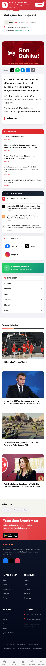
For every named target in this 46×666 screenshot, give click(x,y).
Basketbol (6, 589)
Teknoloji (7, 299)
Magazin (7, 305)
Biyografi (27, 598)
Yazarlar (27, 594)
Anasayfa (7, 10)
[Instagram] (17, 560)
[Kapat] (43, 2)
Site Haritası (37, 648)
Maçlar (26, 580)
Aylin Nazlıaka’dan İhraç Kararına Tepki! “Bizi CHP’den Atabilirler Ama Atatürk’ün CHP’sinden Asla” (21, 169)
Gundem (7, 283)
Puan (26, 585)
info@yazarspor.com (34, 619)
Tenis (5, 598)
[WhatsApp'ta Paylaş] (17, 70)
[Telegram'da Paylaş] (23, 70)
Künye (5, 619)
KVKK (5, 628)
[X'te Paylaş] (12, 70)
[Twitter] (11, 560)
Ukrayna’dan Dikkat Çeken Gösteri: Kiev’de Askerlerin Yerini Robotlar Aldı (19, 157)
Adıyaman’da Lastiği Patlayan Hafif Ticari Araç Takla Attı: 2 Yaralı (22, 181)
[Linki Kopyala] (33, 70)
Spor (16, 10)
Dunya (6, 310)
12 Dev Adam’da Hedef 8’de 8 (14, 136)
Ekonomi (7, 289)
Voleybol (6, 594)
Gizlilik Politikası (9, 648)
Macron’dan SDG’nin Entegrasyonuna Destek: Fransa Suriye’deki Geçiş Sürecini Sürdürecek (20, 146)
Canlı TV (27, 589)
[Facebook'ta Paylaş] (28, 70)
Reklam (5, 624)
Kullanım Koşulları (24, 648)
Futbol (5, 585)
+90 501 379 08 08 (34, 614)
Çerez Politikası (8, 633)
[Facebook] (5, 560)
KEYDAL (36, 624)
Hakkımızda (7, 615)
